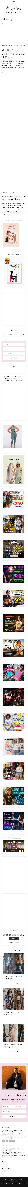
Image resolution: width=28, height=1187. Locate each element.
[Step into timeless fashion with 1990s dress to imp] (21, 935)
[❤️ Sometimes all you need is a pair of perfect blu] (10, 935)
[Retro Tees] (14, 631)
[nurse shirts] (14, 755)
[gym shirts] (14, 656)
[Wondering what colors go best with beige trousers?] (13, 935)
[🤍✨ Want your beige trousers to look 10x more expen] (7, 935)
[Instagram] (13, 1141)
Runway (17, 45)
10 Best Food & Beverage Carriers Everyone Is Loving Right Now (12, 1153)
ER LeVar (4, 1152)
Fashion (12, 45)
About (21, 1179)
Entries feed (5, 1166)
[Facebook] (3, 1141)
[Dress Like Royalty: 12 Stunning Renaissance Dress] (23, 935)
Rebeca (4, 1149)
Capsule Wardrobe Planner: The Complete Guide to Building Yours (13, 1131)
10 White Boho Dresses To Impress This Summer (12, 1149)
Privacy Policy (14, 1180)
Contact (13, 1179)
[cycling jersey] (14, 607)
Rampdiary (14, 9)
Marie (3, 1155)
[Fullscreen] (22, 851)
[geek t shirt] (14, 804)
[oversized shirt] (14, 779)
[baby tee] (14, 681)
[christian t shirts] (14, 508)
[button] (14, 2)
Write (7, 1179)
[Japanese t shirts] (14, 532)
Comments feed (6, 1168)
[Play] (5, 851)
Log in (4, 1164)
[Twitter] (7, 1141)
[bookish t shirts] (14, 557)
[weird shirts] (14, 582)
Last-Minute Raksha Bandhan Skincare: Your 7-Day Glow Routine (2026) (13, 1134)
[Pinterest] (10, 1141)
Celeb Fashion (5, 45)
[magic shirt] (14, 829)
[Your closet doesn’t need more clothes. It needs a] (4, 935)
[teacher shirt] (14, 730)
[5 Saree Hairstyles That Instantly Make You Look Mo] (15, 935)
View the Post (14, 983)
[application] (14, 846)
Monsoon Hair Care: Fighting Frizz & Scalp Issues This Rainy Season (14, 1137)
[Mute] (20, 851)
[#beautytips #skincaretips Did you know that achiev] (18, 935)
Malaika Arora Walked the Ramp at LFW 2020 (13, 54)
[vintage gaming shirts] (14, 705)
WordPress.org (6, 1170)
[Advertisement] (14, 309)
